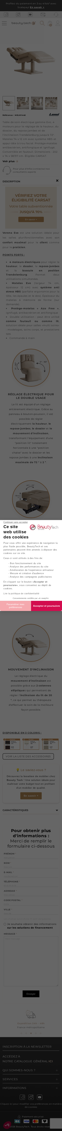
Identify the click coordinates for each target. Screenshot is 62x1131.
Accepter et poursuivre (46, 605)
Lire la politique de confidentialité (21, 593)
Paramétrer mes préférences (15, 606)
